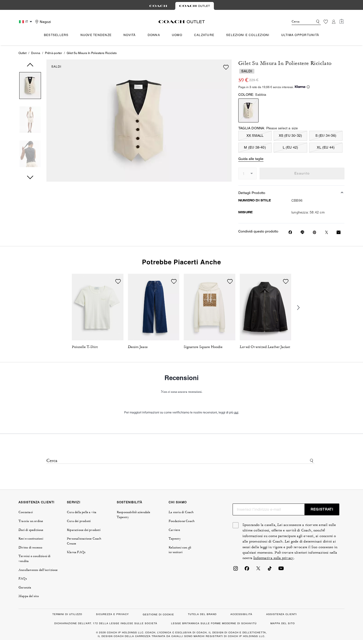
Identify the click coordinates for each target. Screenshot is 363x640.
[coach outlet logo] (182, 22)
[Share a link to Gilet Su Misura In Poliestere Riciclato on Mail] (339, 232)
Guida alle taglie (250, 159)
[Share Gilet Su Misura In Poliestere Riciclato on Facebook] (290, 232)
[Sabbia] (248, 110)
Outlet (22, 53)
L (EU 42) (290, 147)
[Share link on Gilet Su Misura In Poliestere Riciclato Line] (302, 232)
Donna (35, 53)
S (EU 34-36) (325, 135)
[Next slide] (301, 308)
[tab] (158, 6)
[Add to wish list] (226, 67)
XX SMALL (255, 135)
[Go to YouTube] (281, 569)
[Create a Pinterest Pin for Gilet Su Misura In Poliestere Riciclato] (314, 232)
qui (236, 412)
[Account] (334, 22)
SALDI (56, 66)
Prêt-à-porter (53, 53)
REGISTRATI (322, 509)
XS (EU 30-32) (290, 135)
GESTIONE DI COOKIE (158, 614)
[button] (30, 86)
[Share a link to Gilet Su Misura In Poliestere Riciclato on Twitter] (326, 232)
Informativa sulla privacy (273, 558)
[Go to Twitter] (258, 569)
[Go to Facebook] (247, 569)
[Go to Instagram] (236, 569)
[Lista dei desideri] (326, 22)
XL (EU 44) (326, 147)
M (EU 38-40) (255, 147)
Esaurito (302, 173)
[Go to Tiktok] (270, 569)
